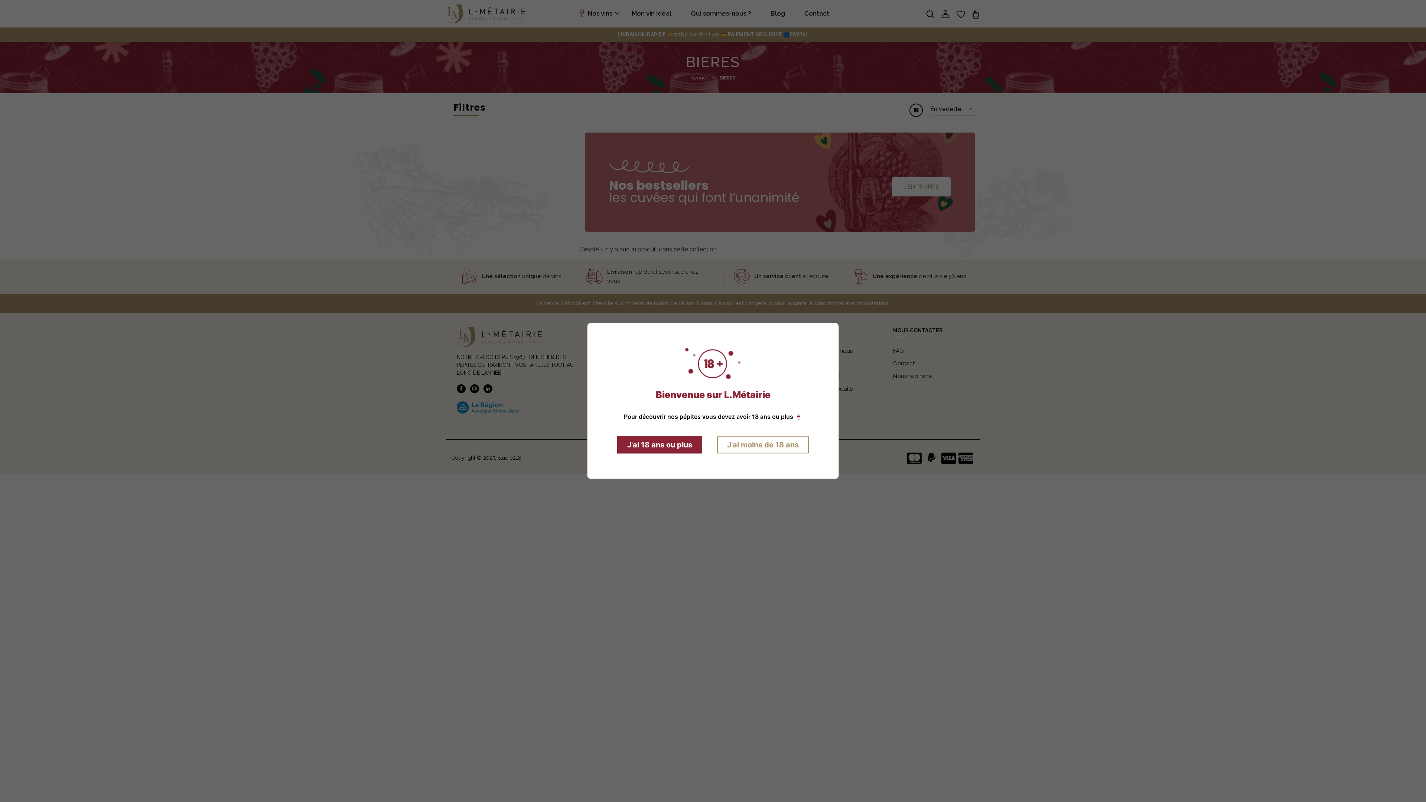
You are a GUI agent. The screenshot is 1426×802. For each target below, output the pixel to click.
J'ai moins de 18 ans (763, 445)
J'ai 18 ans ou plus (659, 445)
